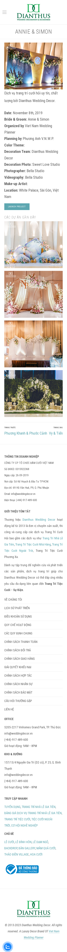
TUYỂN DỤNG (12, 807)
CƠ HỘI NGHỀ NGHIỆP (24, 825)
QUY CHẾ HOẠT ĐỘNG (17, 625)
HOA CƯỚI (36, 854)
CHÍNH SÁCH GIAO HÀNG (19, 658)
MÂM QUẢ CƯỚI (45, 848)
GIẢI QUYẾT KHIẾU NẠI (17, 667)
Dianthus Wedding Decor (39, 519)
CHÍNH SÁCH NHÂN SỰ (18, 684)
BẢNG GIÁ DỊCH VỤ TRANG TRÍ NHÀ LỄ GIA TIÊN (33, 813)
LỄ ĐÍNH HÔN (23, 842)
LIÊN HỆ (9, 709)
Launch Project (17, 206)
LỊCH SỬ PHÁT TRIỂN (17, 608)
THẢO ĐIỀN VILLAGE (16, 854)
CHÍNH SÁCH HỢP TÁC (18, 675)
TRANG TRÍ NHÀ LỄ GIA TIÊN (38, 807)
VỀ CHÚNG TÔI (13, 599)
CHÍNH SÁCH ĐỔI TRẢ (17, 650)
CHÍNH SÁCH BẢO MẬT (18, 692)
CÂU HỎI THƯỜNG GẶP (18, 701)
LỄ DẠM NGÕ (40, 842)
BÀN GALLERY (27, 848)
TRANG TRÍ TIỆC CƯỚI (17, 819)
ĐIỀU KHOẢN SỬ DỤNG (18, 616)
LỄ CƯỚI (9, 842)
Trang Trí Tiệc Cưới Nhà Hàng (33, 544)
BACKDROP (10, 848)
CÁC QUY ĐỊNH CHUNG (18, 633)
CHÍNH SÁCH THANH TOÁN (20, 642)
